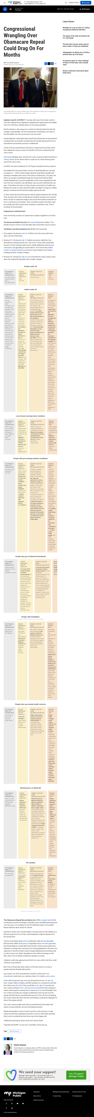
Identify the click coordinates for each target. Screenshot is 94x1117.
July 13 (24, 240)
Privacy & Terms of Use (79, 1092)
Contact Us (36, 1092)
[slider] (13, 9)
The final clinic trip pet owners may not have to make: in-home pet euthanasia (76, 45)
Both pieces (23, 943)
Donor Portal (74, 2)
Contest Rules (57, 1096)
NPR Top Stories (14, 1031)
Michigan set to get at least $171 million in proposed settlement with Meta (76, 29)
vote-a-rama (50, 976)
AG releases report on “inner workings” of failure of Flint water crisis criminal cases (76, 63)
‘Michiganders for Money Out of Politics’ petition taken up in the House (76, 53)
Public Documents (38, 1100)
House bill (34, 222)
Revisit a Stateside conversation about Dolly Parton (75, 72)
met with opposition (48, 943)
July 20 (24, 257)
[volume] (10, 9)
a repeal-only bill (47, 920)
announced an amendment (34, 988)
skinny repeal (9, 159)
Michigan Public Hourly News (61, 1092)
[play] (5, 9)
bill (52, 983)
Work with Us (37, 1096)
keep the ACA (17, 985)
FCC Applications (77, 1096)
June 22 (24, 233)
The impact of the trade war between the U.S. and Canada (76, 37)
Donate (86, 3)
